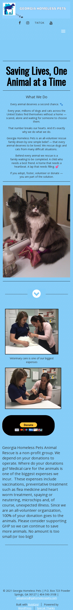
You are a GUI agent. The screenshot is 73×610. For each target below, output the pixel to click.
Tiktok (39, 22)
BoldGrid (33, 604)
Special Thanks (46, 608)
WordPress (24, 608)
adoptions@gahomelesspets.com (36, 598)
